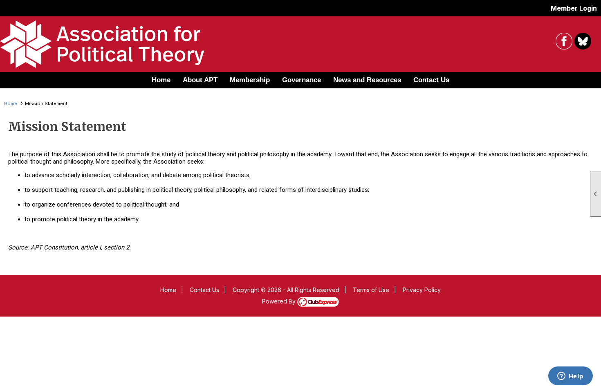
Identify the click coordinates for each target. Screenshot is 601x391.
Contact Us (431, 80)
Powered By (279, 301)
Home (161, 80)
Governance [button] (301, 80)
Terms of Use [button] (371, 289)
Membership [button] (250, 80)
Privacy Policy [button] (422, 289)
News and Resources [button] (367, 80)
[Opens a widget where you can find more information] (570, 376)
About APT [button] (200, 80)
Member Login (574, 8)
